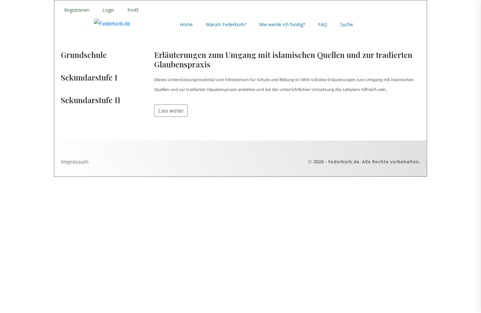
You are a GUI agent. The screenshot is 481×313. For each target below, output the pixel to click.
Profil (132, 10)
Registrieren (76, 10)
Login (108, 10)
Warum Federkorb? (226, 24)
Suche (346, 24)
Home (186, 24)
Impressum (75, 161)
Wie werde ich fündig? (282, 24)
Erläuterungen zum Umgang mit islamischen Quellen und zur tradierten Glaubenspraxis (283, 59)
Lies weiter (171, 110)
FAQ (322, 24)
